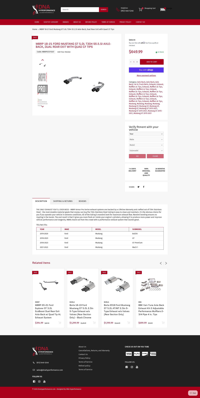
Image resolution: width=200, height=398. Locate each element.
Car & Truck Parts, (141, 84)
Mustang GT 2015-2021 (143, 113)
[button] (166, 9)
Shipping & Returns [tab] (62, 201)
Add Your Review (63, 52)
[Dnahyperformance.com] (43, 9)
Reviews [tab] (82, 201)
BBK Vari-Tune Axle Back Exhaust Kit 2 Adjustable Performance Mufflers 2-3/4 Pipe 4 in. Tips (151, 310)
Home (34, 29)
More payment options (146, 75)
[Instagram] (39, 381)
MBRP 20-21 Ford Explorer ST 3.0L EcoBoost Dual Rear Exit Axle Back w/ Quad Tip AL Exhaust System (48, 311)
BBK (140, 302)
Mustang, (132, 104)
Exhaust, (152, 84)
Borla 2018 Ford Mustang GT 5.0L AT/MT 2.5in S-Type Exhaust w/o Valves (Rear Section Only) (117, 310)
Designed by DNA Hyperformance (69, 389)
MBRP (37, 302)
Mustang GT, (134, 106)
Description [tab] (41, 201)
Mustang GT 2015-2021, (148, 108)
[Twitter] (138, 187)
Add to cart (152, 62)
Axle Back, (141, 82)
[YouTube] (44, 381)
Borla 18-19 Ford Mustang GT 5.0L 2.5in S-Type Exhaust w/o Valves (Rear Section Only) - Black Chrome (81, 311)
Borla (72, 302)
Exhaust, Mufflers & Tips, (152, 87)
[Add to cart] (60, 323)
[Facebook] (143, 187)
